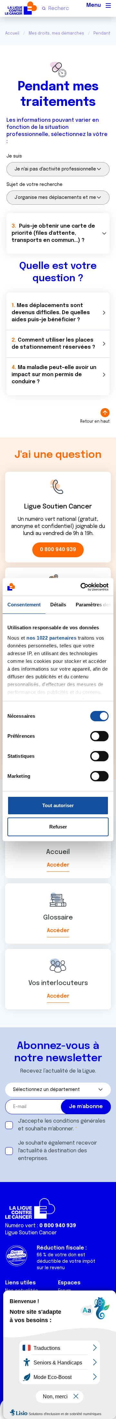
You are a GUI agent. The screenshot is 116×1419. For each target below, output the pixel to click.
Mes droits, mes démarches (56, 34)
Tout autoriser (58, 805)
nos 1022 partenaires (51, 638)
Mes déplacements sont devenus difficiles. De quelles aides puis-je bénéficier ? (51, 313)
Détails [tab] (58, 604)
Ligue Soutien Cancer (31, 1233)
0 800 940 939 (58, 549)
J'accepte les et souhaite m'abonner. (61, 1125)
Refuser (58, 826)
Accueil (12, 34)
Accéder (58, 865)
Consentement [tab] (24, 604)
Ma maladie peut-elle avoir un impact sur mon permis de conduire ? (54, 375)
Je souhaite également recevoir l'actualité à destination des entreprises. (57, 1150)
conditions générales (79, 1121)
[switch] (99, 736)
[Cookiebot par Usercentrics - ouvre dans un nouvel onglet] (82, 587)
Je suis (14, 156)
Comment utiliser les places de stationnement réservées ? (53, 343)
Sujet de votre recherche (34, 184)
